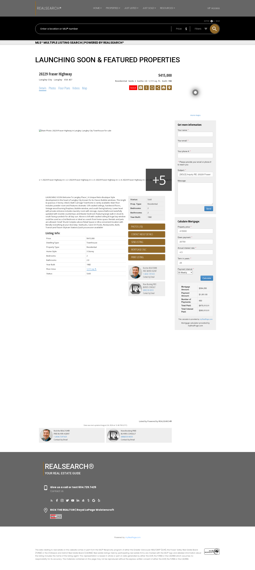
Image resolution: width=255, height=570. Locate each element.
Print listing (137, 257)
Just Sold (148, 8)
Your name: (182, 130)
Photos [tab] (52, 88)
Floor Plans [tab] (64, 88)
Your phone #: (183, 151)
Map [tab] (84, 88)
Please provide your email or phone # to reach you (194, 163)
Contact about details (142, 234)
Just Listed (130, 8)
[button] (51, 500)
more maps (195, 115)
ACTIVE (206, 21)
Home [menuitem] (96, 8)
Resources (166, 8)
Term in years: (184, 258)
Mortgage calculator (148, 250)
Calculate (206, 278)
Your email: (182, 140)
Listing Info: (53, 233)
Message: (182, 180)
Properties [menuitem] (112, 8)
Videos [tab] (76, 88)
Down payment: (184, 237)
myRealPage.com (206, 319)
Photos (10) (137, 226)
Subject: (181, 170)
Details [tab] (42, 88)
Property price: (184, 226)
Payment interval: (185, 269)
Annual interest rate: (186, 247)
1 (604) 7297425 (149, 274)
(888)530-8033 (148, 290)
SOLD (218, 21)
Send (208, 208)
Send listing (137, 242)
